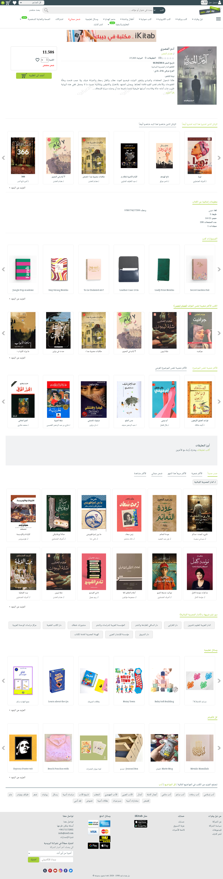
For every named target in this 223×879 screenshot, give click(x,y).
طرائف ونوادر (23, 795)
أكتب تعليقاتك (203, 450)
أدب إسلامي (209, 795)
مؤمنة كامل (198, 597)
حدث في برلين (58, 351)
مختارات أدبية (132, 801)
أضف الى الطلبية (36, 76)
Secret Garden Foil (199, 290)
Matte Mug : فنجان (164, 769)
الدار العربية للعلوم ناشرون (199, 625)
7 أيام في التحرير (58, 177)
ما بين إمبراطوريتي (93, 534)
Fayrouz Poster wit (23, 769)
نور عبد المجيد (163, 539)
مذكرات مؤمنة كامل (200, 593)
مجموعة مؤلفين (128, 597)
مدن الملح (129, 421)
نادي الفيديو (94, 593)
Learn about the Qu (58, 702)
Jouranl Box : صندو (129, 769)
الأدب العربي (127, 795)
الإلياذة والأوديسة (23, 534)
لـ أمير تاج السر (23, 181)
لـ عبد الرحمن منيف (129, 425)
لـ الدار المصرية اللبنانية (205, 482)
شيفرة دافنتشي (94, 421)
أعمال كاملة (152, 795)
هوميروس (22, 539)
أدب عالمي (166, 795)
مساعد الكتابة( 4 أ (199, 702)
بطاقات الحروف (94, 702)
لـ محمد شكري (23, 425)
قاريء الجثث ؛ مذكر (200, 534)
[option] (199, 157)
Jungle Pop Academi (23, 290)
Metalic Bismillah (200, 769)
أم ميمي (164, 421)
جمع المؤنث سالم (23, 702)
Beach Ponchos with (58, 769)
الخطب (97, 795)
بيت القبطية (23, 593)
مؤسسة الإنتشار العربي (119, 634)
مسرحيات (117, 801)
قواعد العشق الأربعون (199, 421)
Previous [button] (219, 158)
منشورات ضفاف (79, 625)
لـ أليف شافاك (199, 425)
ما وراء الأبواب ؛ (23, 351)
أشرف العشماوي (58, 539)
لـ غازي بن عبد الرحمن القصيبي (58, 425)
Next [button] (4, 158)
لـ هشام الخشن (93, 181)
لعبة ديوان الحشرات (93, 769)
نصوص (89, 801)
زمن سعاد (129, 534)
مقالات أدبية (102, 801)
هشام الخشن (166, 54)
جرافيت (200, 351)
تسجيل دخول (212, 2)
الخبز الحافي (23, 421)
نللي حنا (93, 539)
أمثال (139, 795)
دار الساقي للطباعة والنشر (146, 625)
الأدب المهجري (111, 795)
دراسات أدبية (68, 795)
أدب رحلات (194, 795)
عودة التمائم (164, 534)
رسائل (55, 795)
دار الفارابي (172, 625)
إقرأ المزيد (170, 93)
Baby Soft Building (164, 702)
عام (10, 795)
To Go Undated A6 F (94, 290)
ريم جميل (93, 597)
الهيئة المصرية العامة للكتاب (86, 634)
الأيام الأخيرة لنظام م (129, 177)
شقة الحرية (58, 421)
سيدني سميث (199, 539)
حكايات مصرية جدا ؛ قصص (94, 177)
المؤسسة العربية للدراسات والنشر (110, 625)
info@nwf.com (65, 833)
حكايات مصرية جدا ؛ (93, 351)
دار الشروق (144, 634)
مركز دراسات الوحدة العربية (24, 625)
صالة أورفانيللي (59, 534)
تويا (199, 177)
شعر (35, 795)
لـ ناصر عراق (164, 181)
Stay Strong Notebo (58, 290)
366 (23, 177)
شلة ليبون (164, 351)
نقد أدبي (77, 801)
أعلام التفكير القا (129, 593)
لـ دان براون (93, 425)
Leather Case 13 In (129, 290)
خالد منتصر (128, 539)
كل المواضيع (170, 785)
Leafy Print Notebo (164, 290)
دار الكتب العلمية (54, 625)
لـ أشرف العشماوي (199, 181)
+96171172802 (66, 830)
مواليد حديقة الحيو (164, 593)
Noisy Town (129, 702)
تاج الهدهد (164, 177)
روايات (45, 795)
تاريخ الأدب (84, 795)
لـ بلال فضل (164, 425)
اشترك (33, 860)
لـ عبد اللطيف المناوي (129, 181)
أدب (160, 785)
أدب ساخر (180, 795)
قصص (146, 801)
